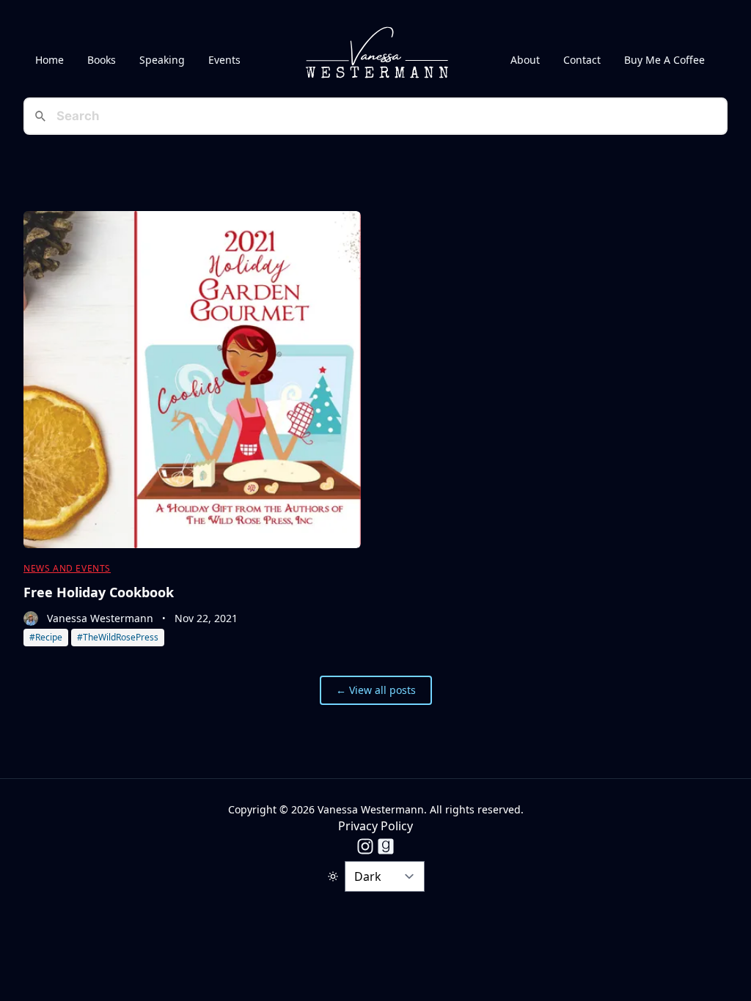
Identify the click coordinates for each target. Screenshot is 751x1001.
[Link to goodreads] (386, 846)
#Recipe (45, 637)
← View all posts (376, 690)
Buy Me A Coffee (664, 60)
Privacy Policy (375, 826)
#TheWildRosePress (117, 637)
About (525, 60)
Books (101, 60)
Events (224, 60)
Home (49, 60)
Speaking (162, 60)
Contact (582, 60)
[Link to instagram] (365, 846)
